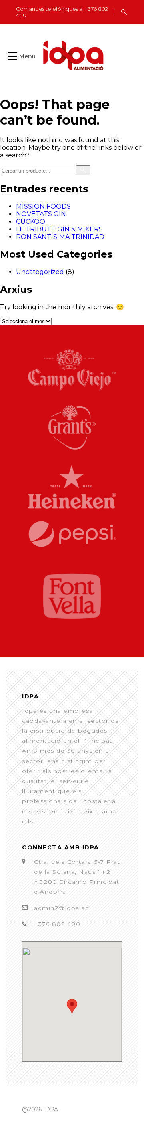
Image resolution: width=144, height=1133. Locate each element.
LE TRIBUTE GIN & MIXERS (59, 229)
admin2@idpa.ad (61, 908)
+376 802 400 (57, 924)
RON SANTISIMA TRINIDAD (60, 237)
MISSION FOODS (43, 206)
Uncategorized (40, 272)
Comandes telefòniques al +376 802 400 (62, 12)
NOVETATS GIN (41, 214)
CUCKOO (30, 221)
